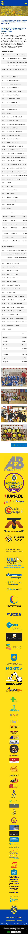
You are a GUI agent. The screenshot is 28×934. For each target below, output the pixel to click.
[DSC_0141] (14, 432)
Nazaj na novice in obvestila (19, 445)
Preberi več (18, 931)
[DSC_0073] (14, 396)
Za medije (19, 920)
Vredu (8, 931)
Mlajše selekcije (10, 920)
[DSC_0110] (14, 414)
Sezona (12, 917)
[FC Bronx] (2, 3)
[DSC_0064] (14, 377)
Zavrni (13, 931)
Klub (7, 917)
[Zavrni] (26, 929)
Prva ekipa (19, 917)
